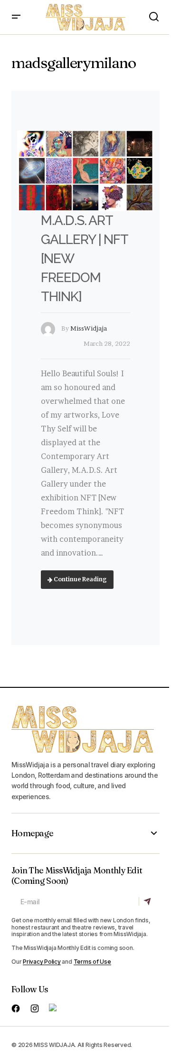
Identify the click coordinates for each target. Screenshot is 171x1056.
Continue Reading (79, 579)
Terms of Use (92, 961)
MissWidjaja (88, 328)
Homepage (32, 833)
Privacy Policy (42, 961)
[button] (16, 17)
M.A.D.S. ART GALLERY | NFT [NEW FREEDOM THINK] (84, 258)
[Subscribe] (149, 901)
